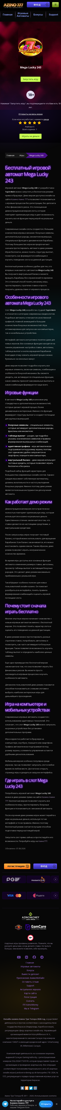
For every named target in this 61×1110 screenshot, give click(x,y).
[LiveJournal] (39, 1088)
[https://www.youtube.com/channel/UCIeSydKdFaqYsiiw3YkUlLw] (19, 957)
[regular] (29, 122)
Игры (22, 155)
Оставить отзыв (30, 981)
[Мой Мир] (35, 1088)
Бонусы (38, 14)
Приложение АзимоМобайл (30, 978)
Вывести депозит (30, 974)
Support (53, 14)
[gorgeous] (39, 122)
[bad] (20, 122)
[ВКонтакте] (22, 1088)
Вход (37, 4)
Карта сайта (30, 993)
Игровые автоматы (23, 14)
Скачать (30, 1000)
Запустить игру (30, 79)
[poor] (25, 122)
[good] (34, 122)
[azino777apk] (42, 957)
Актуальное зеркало (30, 989)
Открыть (46, 1104)
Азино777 (42, 841)
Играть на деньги (30, 136)
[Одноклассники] (26, 1088)
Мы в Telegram (31, 1008)
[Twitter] (31, 1088)
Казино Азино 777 (19, 199)
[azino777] (26, 957)
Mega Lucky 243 (36, 155)
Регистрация (16, 866)
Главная (7, 14)
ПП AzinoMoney (30, 1004)
